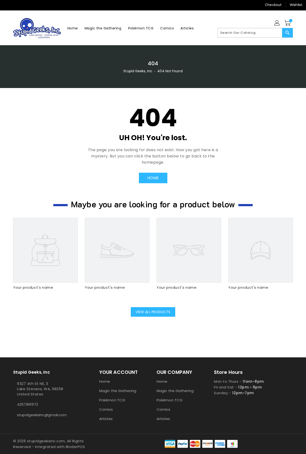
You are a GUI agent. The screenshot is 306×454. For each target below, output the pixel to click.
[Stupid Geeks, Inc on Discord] (44, 4)
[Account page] (277, 23)
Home (104, 381)
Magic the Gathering (117, 390)
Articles (106, 418)
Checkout (273, 4)
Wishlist (296, 4)
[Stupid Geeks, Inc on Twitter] (16, 4)
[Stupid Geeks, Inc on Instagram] (25, 4)
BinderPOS (75, 446)
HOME (153, 178)
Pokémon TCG (112, 400)
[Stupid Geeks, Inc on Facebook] (7, 4)
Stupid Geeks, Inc (137, 71)
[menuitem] (73, 28)
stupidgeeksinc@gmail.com (42, 414)
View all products (153, 312)
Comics (106, 409)
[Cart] (288, 23)
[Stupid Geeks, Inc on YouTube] (34, 4)
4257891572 (27, 404)
